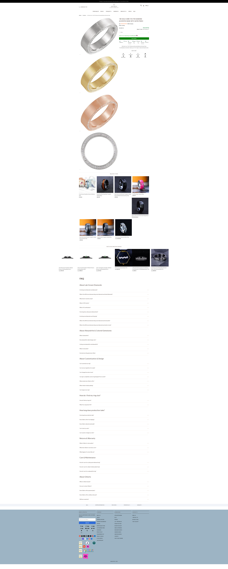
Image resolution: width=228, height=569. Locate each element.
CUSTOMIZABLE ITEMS (101, 527)
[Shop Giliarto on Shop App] (83, 539)
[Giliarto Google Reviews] (86, 536)
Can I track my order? (114, 428)
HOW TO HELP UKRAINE (119, 538)
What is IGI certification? (114, 307)
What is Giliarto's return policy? (114, 443)
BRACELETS (123, 11)
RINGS (102, 11)
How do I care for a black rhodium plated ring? (114, 467)
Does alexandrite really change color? (114, 340)
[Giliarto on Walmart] (95, 536)
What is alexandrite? (114, 335)
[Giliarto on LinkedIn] (93, 530)
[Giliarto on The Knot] (80, 536)
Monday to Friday (135, 519)
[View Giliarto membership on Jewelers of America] (87, 544)
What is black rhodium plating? (114, 385)
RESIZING (98, 523)
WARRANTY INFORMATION (101, 521)
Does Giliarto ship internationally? (114, 424)
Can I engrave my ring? (114, 390)
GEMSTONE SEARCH (118, 534)
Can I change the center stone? (114, 372)
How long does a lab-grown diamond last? (114, 312)
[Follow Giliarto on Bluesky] (87, 539)
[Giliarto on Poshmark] (92, 536)
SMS (131, 57)
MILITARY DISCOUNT (118, 525)
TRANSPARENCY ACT (100, 534)
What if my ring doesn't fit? (114, 405)
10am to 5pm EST (135, 521)
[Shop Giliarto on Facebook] (91, 539)
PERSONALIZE (96, 11)
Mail (145, 54)
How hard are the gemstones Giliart (114, 353)
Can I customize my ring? (114, 363)
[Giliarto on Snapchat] (81, 530)
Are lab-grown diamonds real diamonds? (114, 290)
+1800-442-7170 (135, 517)
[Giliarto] (114, 5)
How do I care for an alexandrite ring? (114, 471)
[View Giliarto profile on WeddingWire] (80, 544)
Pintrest (138, 54)
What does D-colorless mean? (114, 299)
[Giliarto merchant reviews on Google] (89, 552)
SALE (134, 11)
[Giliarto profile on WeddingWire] (80, 551)
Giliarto (111, 561)
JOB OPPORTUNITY (100, 540)
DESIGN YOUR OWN (118, 523)
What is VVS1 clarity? (114, 303)
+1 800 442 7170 (83, 6)
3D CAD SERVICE (100, 538)
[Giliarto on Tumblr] (87, 530)
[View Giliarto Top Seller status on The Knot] (87, 547)
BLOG (116, 517)
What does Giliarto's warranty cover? (114, 447)
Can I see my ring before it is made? (114, 368)
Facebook (130, 54)
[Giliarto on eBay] (88, 536)
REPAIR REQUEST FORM (101, 525)
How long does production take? (114, 415)
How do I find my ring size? (114, 400)
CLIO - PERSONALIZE (118, 521)
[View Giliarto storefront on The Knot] (84, 547)
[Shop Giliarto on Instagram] (89, 539)
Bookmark (138, 57)
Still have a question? (114, 499)
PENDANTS (109, 11)
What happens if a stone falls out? (114, 452)
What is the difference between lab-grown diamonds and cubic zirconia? (114, 325)
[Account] (143, 5)
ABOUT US (98, 515)
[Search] (141, 5)
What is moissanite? (114, 349)
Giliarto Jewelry (122, 25)
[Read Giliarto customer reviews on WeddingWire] (94, 544)
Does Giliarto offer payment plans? (114, 490)
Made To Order (139, 29)
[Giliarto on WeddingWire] (82, 536)
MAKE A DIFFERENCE (118, 527)
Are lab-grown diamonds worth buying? (114, 316)
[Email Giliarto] (81, 532)
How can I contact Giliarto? (114, 486)
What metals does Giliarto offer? (114, 381)
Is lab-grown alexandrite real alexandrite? (114, 344)
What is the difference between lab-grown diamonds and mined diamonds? (114, 294)
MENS (130, 11)
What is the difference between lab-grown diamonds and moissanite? (114, 321)
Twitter (123, 54)
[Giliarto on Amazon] (90, 536)
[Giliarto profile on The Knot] (80, 557)
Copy (145, 57)
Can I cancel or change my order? (114, 433)
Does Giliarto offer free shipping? (114, 419)
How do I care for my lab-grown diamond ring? (114, 462)
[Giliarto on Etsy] (84, 536)
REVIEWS (116, 519)
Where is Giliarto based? (114, 482)
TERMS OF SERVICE (100, 536)
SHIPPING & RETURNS (100, 519)
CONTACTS (116, 536)
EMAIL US (134, 515)
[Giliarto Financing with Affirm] (85, 539)
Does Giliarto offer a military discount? (114, 495)
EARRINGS (116, 11)
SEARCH (98, 517)
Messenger (123, 57)
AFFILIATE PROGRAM (118, 515)
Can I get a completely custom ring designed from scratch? (114, 377)
